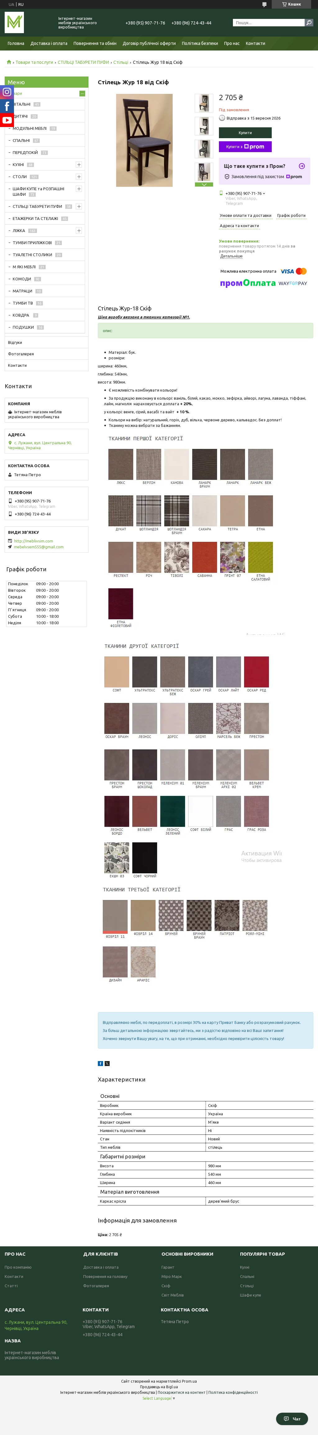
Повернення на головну (105, 1276)
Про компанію (18, 1267)
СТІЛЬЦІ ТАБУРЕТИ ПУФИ (83, 62)
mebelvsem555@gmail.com (39, 547)
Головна (16, 43)
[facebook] (100, 1064)
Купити (245, 132)
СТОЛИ (20, 176)
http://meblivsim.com (33, 541)
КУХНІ (18, 164)
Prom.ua (189, 1381)
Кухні (244, 1267)
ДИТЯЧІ (20, 116)
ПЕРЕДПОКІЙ (25, 152)
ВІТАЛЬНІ (21, 104)
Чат (297, 1418)
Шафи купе (250, 1295)
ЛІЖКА (19, 230)
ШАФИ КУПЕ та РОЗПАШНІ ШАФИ (38, 191)
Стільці (120, 62)
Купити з (234, 146)
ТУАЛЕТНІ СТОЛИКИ (32, 254)
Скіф (165, 1286)
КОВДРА (21, 315)
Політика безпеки (200, 43)
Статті (11, 1286)
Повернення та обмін (95, 43)
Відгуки (15, 342)
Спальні (247, 1276)
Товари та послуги (34, 62)
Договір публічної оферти (149, 43)
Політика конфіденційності (233, 1392)
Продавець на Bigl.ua (159, 1387)
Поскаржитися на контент (182, 1392)
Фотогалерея (21, 354)
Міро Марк (171, 1276)
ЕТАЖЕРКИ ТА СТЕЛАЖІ (35, 218)
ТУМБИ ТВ (23, 303)
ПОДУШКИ (23, 327)
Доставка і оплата (48, 43)
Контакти (255, 43)
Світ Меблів (172, 1295)
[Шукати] (309, 22)
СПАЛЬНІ (21, 140)
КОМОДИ (22, 279)
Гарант (168, 1267)
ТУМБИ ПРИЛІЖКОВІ (32, 242)
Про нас (232, 43)
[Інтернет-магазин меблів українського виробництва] (28, 22)
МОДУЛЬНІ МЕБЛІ (30, 128)
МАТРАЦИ (22, 291)
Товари (15, 93)
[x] (107, 1064)
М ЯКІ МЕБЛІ (24, 267)
